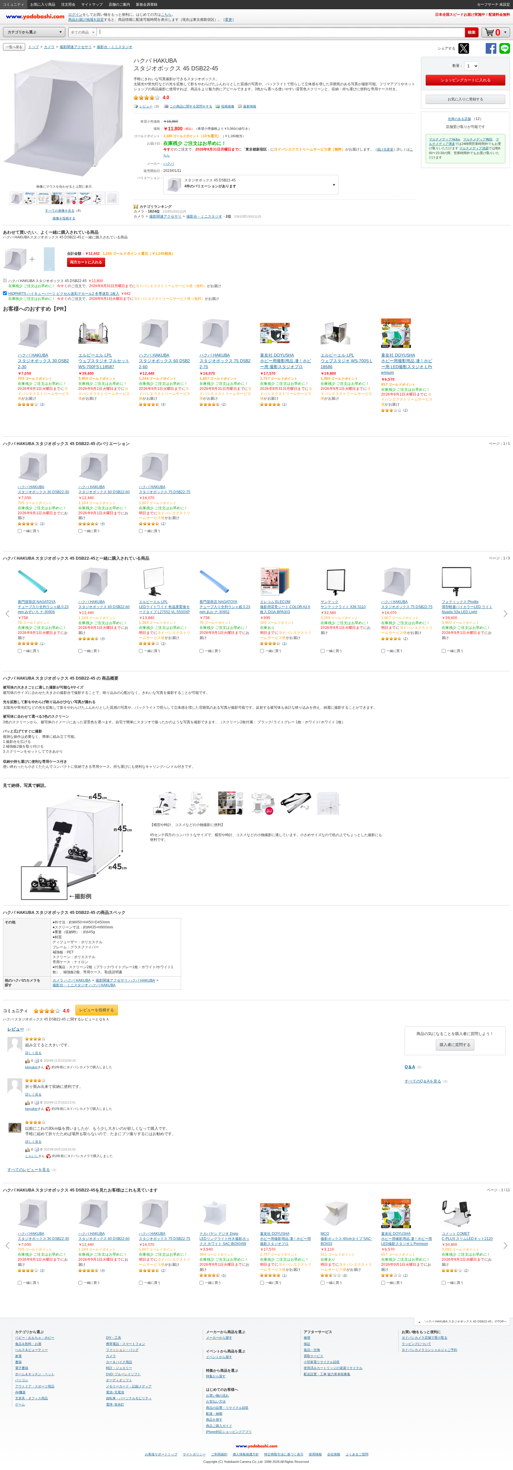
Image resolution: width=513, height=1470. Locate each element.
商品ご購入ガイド (219, 1426)
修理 (307, 1337)
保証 (307, 1344)
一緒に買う (31, 531)
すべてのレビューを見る (28, 1169)
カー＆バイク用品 (119, 1362)
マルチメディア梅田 (478, 139)
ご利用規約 (219, 1454)
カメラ (139, 211)
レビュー (146, 106)
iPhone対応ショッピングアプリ (229, 1431)
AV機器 (20, 1392)
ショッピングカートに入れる (466, 80)
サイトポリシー (194, 1454)
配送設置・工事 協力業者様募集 (327, 1374)
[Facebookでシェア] (491, 52)
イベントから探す (219, 1357)
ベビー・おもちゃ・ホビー (34, 1337)
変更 (228, 20)
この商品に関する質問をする (191, 106)
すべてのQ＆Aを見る (423, 1081)
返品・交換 (312, 1350)
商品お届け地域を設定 (86, 20)
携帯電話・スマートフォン (125, 1344)
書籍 (18, 1362)
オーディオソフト (119, 1380)
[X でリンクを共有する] (463, 52)
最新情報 (249, 106)
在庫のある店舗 (459, 119)
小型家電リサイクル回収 (322, 1362)
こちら (166, 14)
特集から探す (216, 1376)
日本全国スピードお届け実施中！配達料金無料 (472, 14)
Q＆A (410, 1066)
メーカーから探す (219, 1337)
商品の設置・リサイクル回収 (227, 1407)
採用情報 (315, 1454)
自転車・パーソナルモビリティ (129, 1398)
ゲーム (20, 1404)
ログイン (75, 14)
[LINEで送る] (504, 52)
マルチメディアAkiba (444, 139)
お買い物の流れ (217, 1395)
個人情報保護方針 (246, 1454)
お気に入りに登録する (465, 99)
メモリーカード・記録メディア (129, 1386)
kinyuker (31, 1067)
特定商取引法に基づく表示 (283, 1454)
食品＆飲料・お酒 (28, 1344)
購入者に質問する (455, 1044)
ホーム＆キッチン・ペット (34, 1374)
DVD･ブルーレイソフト (123, 1374)
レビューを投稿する (96, 1010)
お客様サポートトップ (161, 1454)
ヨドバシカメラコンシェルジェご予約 (429, 1350)
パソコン (21, 1380)
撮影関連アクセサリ (165, 216)
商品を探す (214, 1419)
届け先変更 (385, 149)
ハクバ (168, 164)
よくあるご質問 (357, 1454)
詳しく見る (33, 1053)
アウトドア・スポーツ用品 (34, 1386)
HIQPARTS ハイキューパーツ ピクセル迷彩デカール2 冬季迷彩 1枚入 (63, 294)
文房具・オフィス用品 (31, 1398)
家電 (18, 1356)
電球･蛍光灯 (115, 1404)
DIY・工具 (113, 1337)
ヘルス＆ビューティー (31, 1350)
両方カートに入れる (86, 262)
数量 (456, 66)
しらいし (31, 1156)
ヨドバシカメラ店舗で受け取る (424, 1337)
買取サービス (313, 1356)
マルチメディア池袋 (474, 148)
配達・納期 (214, 1413)
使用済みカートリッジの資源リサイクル (333, 1368)
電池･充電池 (115, 1392)
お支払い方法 (216, 1401)
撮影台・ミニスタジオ (204, 216)
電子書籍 (21, 1368)
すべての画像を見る (60, 210)
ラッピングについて (416, 1344)
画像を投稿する (64, 218)
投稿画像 (227, 106)
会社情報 (333, 1454)
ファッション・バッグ (122, 1350)
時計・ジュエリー (119, 1368)
